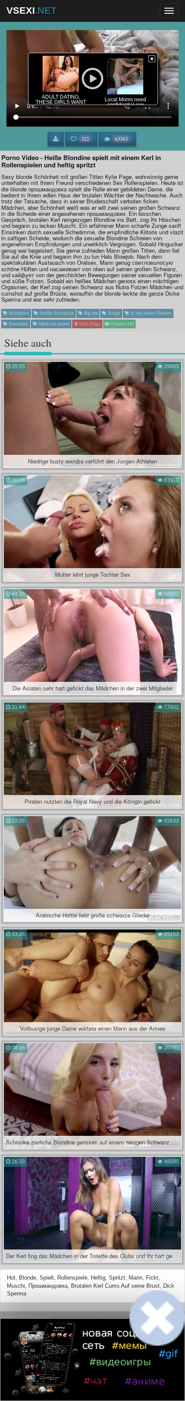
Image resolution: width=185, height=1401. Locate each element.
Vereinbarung (73, 1321)
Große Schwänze (56, 313)
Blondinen (18, 313)
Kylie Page (89, 323)
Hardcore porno (53, 323)
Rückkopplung (116, 1321)
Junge (113, 313)
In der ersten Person (151, 313)
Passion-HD (121, 323)
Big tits (90, 313)
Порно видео (91, 1353)
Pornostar (18, 323)
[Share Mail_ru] (114, 1381)
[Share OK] (85, 1381)
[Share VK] (70, 1381)
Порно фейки (54, 1353)
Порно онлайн (129, 1353)
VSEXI (31, 10)
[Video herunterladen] (55, 139)
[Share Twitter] (99, 1381)
